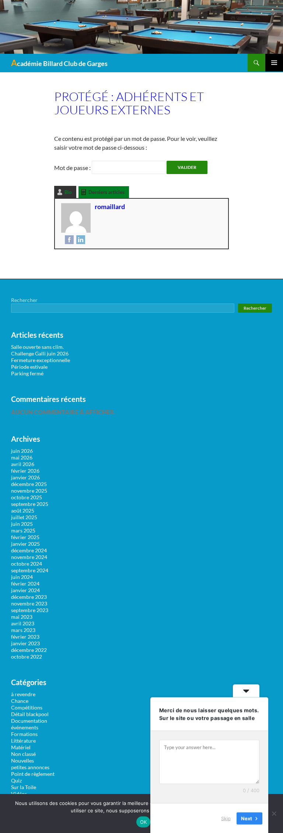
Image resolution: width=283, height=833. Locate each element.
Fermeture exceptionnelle (40, 360)
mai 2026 (21, 457)
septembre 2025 (29, 504)
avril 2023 (22, 623)
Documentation (29, 721)
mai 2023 (21, 617)
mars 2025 (23, 530)
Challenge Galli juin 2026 (40, 353)
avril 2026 (22, 464)
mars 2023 (23, 630)
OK (143, 822)
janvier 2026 (25, 477)
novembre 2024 (29, 557)
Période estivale (29, 367)
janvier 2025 (25, 544)
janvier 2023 (25, 643)
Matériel (21, 747)
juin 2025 (22, 524)
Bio (67, 192)
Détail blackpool (30, 714)
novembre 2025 (29, 490)
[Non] (273, 813)
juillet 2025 (24, 517)
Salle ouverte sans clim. (37, 347)
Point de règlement (33, 774)
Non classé (23, 754)
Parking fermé (27, 373)
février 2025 (25, 537)
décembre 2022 (29, 650)
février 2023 (25, 637)
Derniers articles (106, 192)
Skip (226, 818)
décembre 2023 (29, 597)
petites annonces (30, 767)
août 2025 (22, 510)
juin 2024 (22, 577)
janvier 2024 (25, 590)
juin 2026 (22, 451)
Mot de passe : (73, 167)
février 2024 (25, 583)
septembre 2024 (29, 570)
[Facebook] (68, 239)
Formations (24, 734)
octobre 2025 (26, 497)
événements (24, 727)
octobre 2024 (26, 563)
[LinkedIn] (79, 239)
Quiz (16, 780)
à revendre (23, 694)
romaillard (110, 206)
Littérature (23, 740)
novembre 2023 (29, 603)
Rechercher (24, 300)
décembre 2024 (29, 550)
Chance (19, 701)
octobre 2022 (26, 656)
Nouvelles (22, 760)
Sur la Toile (23, 787)
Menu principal (274, 63)
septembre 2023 (29, 610)
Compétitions (26, 707)
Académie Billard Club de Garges (59, 63)
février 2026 (25, 471)
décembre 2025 (29, 484)
